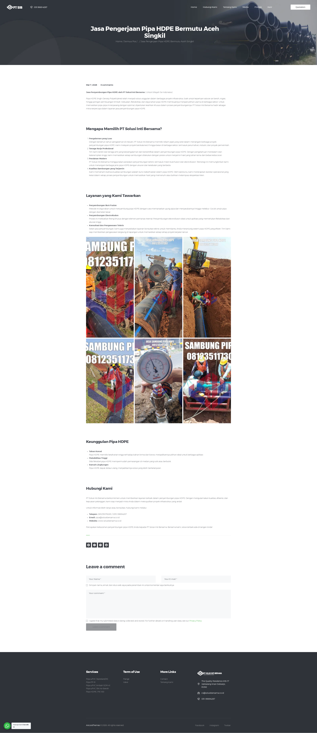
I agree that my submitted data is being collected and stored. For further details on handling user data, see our (145, 621)
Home (119, 41)
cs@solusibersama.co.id (212, 693)
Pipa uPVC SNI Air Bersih (97, 689)
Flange (126, 679)
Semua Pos (130, 41)
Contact (164, 679)
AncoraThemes (93, 725)
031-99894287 (208, 699)
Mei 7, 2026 (91, 85)
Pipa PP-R (90, 682)
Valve (125, 682)
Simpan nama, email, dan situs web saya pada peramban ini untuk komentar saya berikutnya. (131, 585)
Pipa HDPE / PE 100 (95, 692)
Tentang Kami (166, 682)
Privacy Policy (195, 621)
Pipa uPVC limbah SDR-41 (98, 685)
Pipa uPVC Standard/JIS (97, 679)
